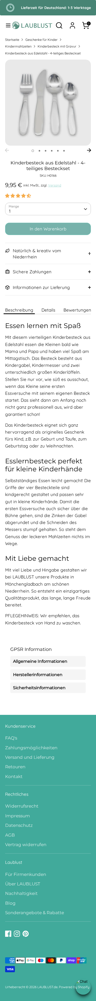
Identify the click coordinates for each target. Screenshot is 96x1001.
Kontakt (14, 776)
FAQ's (11, 738)
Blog (10, 903)
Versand (54, 185)
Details (48, 310)
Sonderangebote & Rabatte (34, 912)
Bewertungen (77, 310)
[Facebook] (8, 934)
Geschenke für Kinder (41, 40)
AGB (10, 835)
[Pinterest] (26, 934)
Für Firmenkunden (25, 874)
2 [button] (39, 151)
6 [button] (64, 151)
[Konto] (72, 23)
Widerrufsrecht (21, 806)
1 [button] (32, 150)
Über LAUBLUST (22, 883)
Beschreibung (19, 310)
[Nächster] (89, 150)
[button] (18, 195)
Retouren (15, 766)
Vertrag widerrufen (25, 844)
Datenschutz (19, 825)
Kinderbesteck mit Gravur (57, 46)
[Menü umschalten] (6, 25)
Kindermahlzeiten (18, 46)
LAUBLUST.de (47, 987)
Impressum (17, 815)
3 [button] (45, 151)
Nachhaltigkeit (21, 893)
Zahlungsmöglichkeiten (31, 747)
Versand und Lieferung (30, 757)
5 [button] (58, 151)
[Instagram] (17, 934)
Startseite (12, 40)
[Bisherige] (7, 150)
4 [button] (51, 151)
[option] (48, 103)
